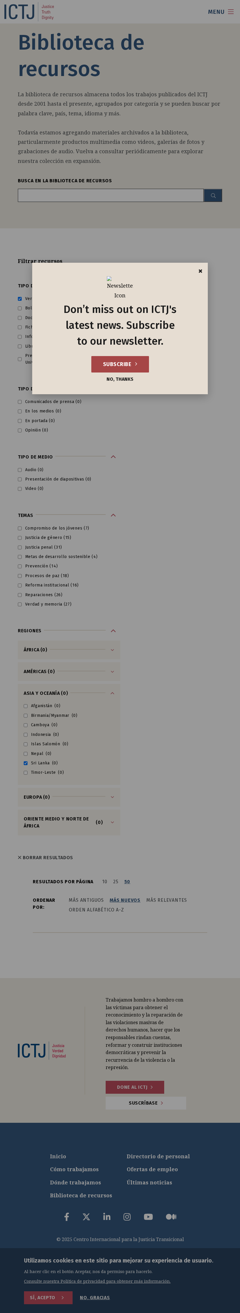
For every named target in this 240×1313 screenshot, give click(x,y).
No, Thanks (120, 379)
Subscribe (118, 364)
